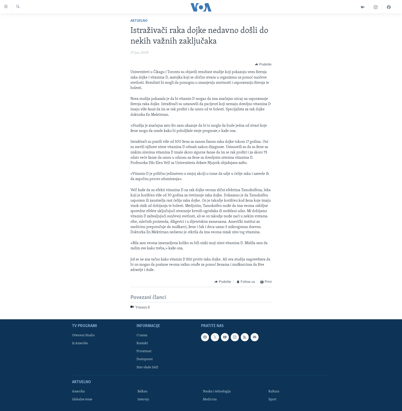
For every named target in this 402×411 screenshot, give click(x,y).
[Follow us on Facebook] (205, 337)
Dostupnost (145, 359)
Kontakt (142, 343)
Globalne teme (82, 399)
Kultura (273, 391)
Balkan (142, 391)
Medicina (210, 399)
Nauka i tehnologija (217, 391)
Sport (272, 399)
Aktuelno (139, 21)
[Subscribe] (255, 337)
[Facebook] (388, 7)
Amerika (78, 391)
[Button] (263, 64)
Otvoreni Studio (83, 335)
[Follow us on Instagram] (235, 337)
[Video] (362, 7)
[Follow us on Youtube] (225, 337)
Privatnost (144, 351)
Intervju (143, 399)
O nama (142, 335)
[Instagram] (375, 7)
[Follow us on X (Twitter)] (215, 337)
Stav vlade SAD (147, 367)
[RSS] (245, 337)
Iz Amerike (80, 343)
